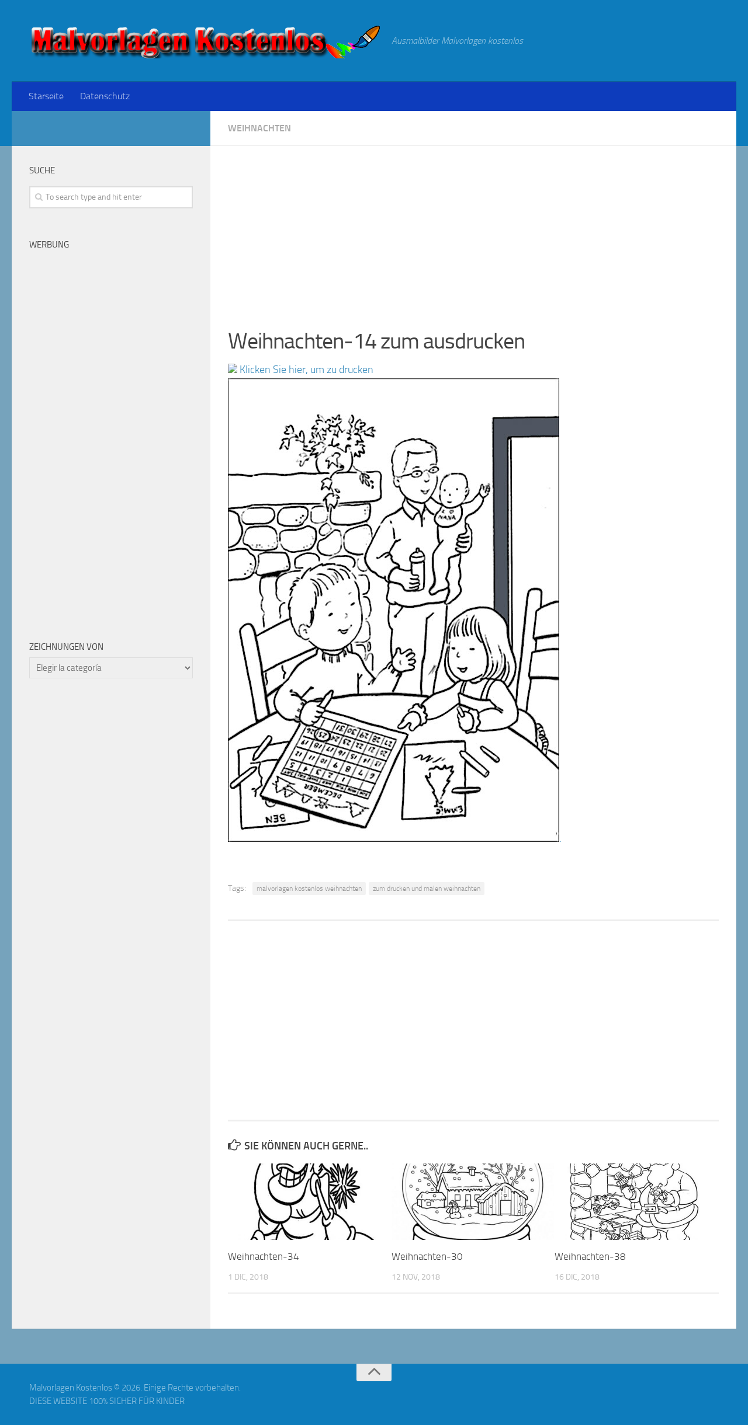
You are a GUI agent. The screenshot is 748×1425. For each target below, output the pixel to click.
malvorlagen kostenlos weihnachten (309, 888)
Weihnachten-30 (427, 1256)
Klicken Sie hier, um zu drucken (305, 369)
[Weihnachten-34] (309, 1201)
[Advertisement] (473, 227)
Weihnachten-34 (263, 1256)
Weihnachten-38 (590, 1256)
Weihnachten (259, 128)
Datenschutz (105, 96)
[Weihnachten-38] (636, 1201)
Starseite (46, 96)
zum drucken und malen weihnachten (426, 888)
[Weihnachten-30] (473, 1201)
